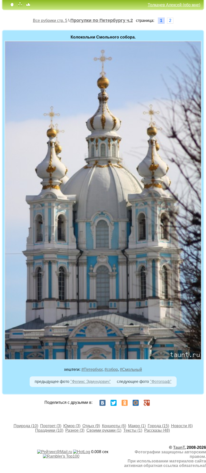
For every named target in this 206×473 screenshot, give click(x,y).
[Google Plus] (147, 403)
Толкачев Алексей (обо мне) (174, 5)
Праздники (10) (49, 430)
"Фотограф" (161, 381)
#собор (111, 369)
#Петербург (91, 369)
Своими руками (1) (103, 430)
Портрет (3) (50, 426)
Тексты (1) (132, 430)
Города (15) (158, 426)
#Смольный (131, 369)
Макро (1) (137, 426)
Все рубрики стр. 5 (50, 20)
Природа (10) (26, 426)
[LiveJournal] (158, 403)
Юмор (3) (71, 426)
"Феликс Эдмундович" (90, 381)
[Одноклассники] (125, 403)
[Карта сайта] (20, 6)
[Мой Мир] (136, 403)
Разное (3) (74, 430)
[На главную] (12, 6)
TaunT (179, 447)
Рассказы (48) (157, 430)
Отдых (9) (91, 426)
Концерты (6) (114, 426)
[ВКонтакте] (102, 403)
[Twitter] (114, 403)
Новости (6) (182, 426)
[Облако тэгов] (28, 6)
